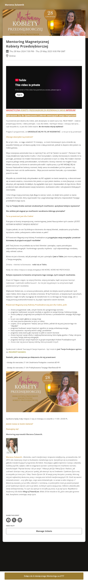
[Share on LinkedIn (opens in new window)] (20, 520)
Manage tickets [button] (44, 531)
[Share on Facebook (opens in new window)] (8, 520)
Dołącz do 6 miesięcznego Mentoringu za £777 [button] (44, 576)
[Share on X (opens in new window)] (14, 520)
